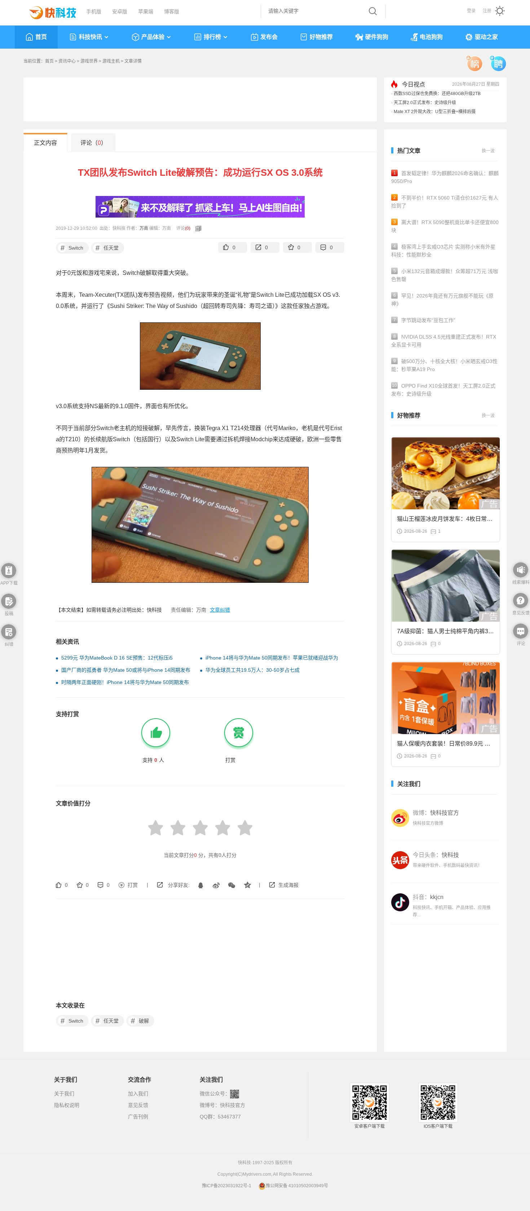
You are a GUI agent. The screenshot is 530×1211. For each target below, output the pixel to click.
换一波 (488, 150)
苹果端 (145, 11)
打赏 (133, 885)
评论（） (93, 143)
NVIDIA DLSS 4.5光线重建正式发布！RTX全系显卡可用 (443, 341)
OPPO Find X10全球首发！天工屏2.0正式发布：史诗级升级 (443, 390)
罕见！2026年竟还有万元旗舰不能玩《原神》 (442, 300)
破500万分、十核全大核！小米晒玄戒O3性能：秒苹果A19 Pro (444, 365)
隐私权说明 (66, 1105)
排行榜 (212, 37)
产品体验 (152, 37)
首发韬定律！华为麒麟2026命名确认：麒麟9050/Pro (445, 177)
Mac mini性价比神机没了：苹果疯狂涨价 (433, 104)
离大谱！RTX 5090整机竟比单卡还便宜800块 (445, 226)
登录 (471, 10)
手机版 (93, 11)
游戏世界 (89, 61)
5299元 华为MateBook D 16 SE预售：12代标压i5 (117, 658)
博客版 (171, 11)
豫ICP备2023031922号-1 (226, 1185)
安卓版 (119, 11)
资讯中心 (67, 61)
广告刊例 (138, 1117)
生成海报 (288, 885)
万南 (144, 228)
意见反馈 (138, 1105)
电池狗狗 (431, 37)
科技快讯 (90, 37)
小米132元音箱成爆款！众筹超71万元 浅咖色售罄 (444, 275)
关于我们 (64, 1093)
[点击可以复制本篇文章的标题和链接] (196, 228)
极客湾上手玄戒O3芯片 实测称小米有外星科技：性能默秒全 (443, 251)
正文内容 (45, 143)
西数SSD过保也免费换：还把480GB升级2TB (437, 113)
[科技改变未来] (47, 11)
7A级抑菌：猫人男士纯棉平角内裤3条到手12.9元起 (445, 633)
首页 (41, 37)
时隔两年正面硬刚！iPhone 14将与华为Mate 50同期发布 (125, 682)
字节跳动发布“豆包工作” (424, 320)
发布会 (269, 37)
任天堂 (107, 248)
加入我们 (138, 1093)
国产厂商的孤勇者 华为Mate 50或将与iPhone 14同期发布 (125, 670)
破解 (140, 1021)
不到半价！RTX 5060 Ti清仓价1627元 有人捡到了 (444, 202)
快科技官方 (232, 1105)
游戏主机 (111, 61)
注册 (487, 10)
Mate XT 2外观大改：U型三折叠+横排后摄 (435, 95)
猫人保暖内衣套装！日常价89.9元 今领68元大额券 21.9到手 (443, 746)
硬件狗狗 (376, 37)
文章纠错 (220, 610)
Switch (72, 248)
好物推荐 (321, 37)
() (187, 228)
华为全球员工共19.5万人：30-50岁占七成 (253, 670)
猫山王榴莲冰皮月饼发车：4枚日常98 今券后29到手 (445, 521)
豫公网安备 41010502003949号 (297, 1185)
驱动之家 (486, 37)
